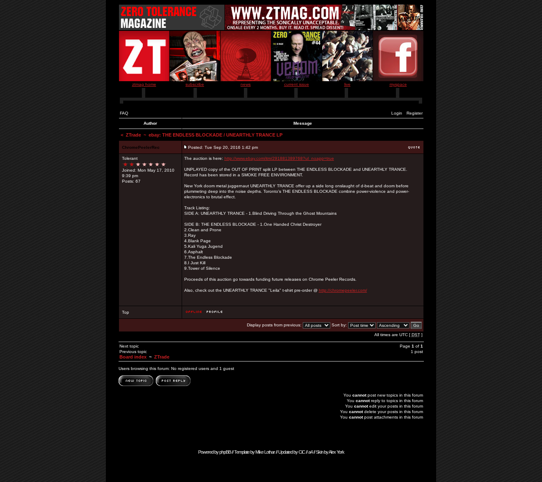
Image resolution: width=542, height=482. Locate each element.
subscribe (194, 84)
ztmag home (144, 84)
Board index (133, 356)
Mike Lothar (265, 452)
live (347, 84)
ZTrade (133, 134)
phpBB (225, 452)
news (246, 84)
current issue (296, 84)
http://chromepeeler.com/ (343, 290)
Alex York (336, 452)
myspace (398, 84)
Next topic (129, 346)
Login (396, 113)
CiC (302, 452)
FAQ (124, 113)
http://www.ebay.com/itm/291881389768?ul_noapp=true (279, 158)
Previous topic (133, 351)
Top (125, 312)
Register (414, 113)
